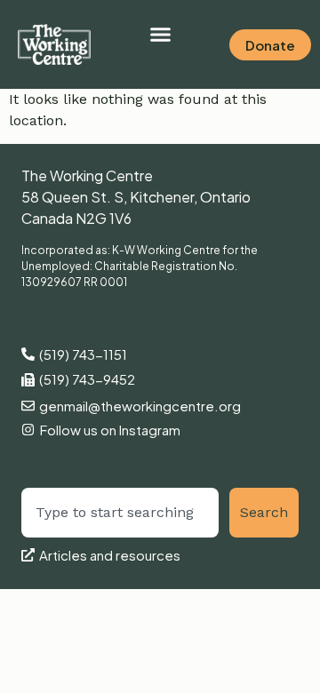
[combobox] (120, 513)
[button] (160, 35)
